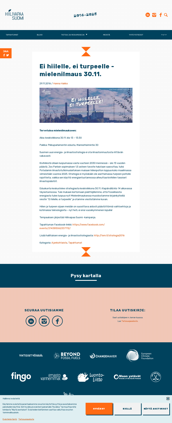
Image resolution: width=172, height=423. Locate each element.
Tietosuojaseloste (26, 419)
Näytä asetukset (156, 409)
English (164, 34)
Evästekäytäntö (10, 419)
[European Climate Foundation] (139, 355)
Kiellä (127, 409)
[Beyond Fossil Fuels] (66, 355)
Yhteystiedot (136, 35)
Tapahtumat (12, 35)
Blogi (40, 35)
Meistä (106, 35)
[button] (168, 398)
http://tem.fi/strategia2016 (109, 235)
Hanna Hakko (60, 83)
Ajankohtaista (59, 242)
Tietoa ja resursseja (73, 35)
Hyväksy (99, 409)
